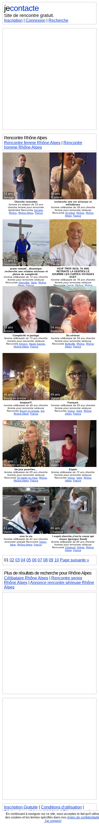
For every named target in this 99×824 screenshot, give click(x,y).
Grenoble (24, 282)
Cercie (70, 285)
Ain (42, 410)
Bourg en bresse (29, 410)
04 (23, 560)
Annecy (23, 343)
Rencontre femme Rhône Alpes (32, 143)
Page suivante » (74, 560)
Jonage (38, 210)
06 (34, 560)
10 (56, 560)
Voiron (71, 410)
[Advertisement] (49, 79)
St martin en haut (27, 477)
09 (51, 560)
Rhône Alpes (25, 212)
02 (12, 560)
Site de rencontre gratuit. (29, 15)
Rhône (13, 212)
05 (28, 560)
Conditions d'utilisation (61, 807)
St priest (70, 212)
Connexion (35, 20)
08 (45, 560)
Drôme (81, 547)
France (39, 212)
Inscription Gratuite (21, 807)
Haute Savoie (37, 343)
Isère (34, 282)
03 (17, 560)
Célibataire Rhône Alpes (26, 578)
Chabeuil (70, 547)
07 (40, 560)
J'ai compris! (52, 821)
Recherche (58, 20)
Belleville (70, 343)
